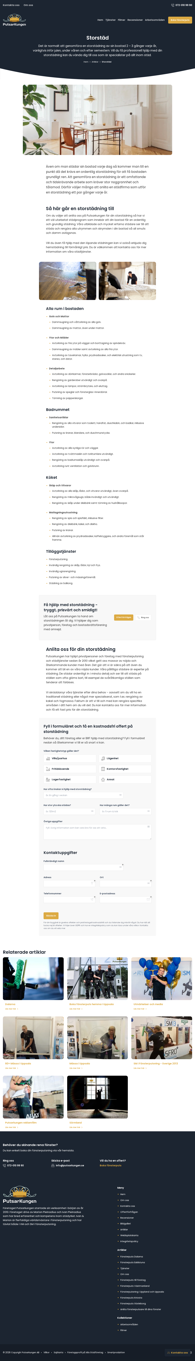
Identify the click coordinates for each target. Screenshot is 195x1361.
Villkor (47, 1352)
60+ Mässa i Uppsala (18, 1063)
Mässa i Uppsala (79, 1063)
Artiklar (124, 1229)
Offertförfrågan (123, 617)
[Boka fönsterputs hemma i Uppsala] (97, 978)
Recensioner (135, 20)
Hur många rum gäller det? (115, 805)
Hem (100, 20)
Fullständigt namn (54, 861)
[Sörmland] (97, 1097)
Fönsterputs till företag (133, 1280)
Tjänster (110, 20)
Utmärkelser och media (148, 1004)
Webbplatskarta (129, 1235)
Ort (102, 877)
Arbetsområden (155, 20)
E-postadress (107, 893)
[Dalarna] (33, 978)
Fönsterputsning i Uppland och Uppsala (142, 1291)
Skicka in (51, 915)
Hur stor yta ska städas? (57, 805)
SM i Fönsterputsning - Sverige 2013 (156, 1063)
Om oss (28, 5)
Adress (47, 877)
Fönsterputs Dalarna (131, 1256)
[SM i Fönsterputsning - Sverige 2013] (161, 1037)
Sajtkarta (58, 1352)
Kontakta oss (11, 5)
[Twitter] (190, 1352)
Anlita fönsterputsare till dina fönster (140, 1309)
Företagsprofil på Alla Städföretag (85, 1352)
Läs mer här (10, 1009)
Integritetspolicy (129, 1241)
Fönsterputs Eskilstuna (132, 1262)
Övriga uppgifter (53, 821)
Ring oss (145, 617)
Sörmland (75, 1122)
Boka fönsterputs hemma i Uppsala (91, 1004)
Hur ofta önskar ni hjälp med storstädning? (68, 789)
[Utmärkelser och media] (161, 978)
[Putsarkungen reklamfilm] (33, 1097)
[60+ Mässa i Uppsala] (33, 1037)
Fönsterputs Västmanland (134, 1285)
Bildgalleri (125, 1223)
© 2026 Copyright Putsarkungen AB (21, 1352)
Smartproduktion (116, 1352)
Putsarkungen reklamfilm (21, 1122)
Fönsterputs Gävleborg (133, 1303)
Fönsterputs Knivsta (131, 1297)
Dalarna (10, 1004)
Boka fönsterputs (180, 20)
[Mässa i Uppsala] (97, 1037)
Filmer (121, 20)
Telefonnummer (52, 893)
